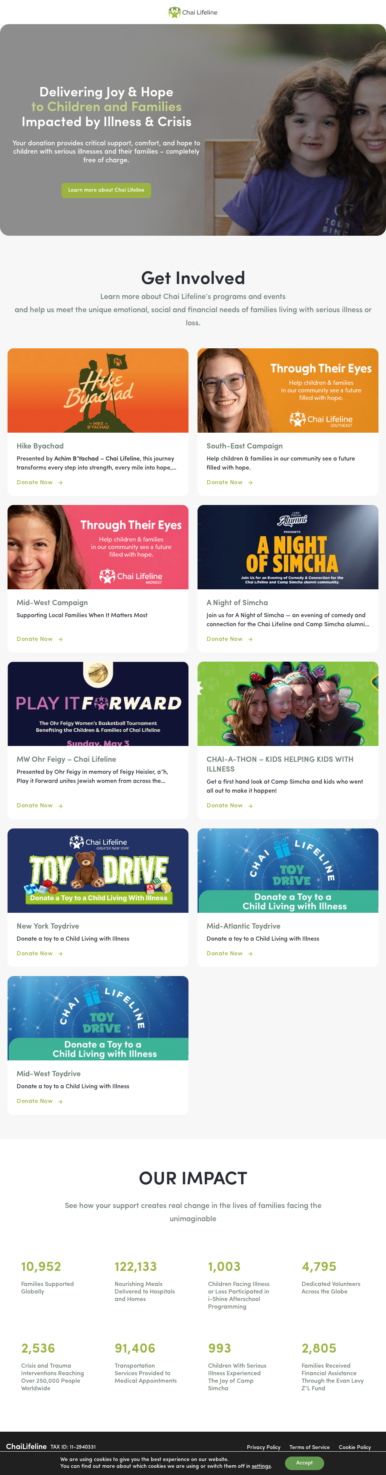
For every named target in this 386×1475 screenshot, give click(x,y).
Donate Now (35, 483)
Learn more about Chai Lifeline (106, 190)
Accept (304, 1463)
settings (261, 1466)
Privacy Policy (263, 1448)
